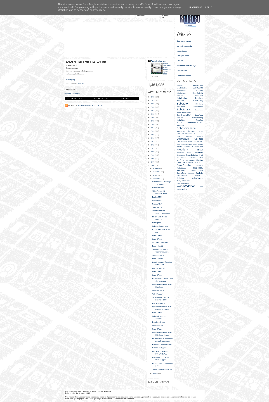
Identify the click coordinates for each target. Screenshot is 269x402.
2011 (153, 148)
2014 (153, 138)
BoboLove (199, 104)
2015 (153, 135)
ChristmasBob (183, 139)
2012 (153, 145)
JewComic (192, 158)
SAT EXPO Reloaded (160, 242)
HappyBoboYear (192, 155)
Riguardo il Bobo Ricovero (162, 344)
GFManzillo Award (184, 152)
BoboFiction (182, 98)
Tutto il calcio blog (159, 61)
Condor (195, 144)
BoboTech (191, 123)
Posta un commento (72, 94)
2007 (153, 162)
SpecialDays (181, 173)
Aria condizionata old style (186, 66)
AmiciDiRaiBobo (182, 88)
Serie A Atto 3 (157, 236)
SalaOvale (180, 170)
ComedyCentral (186, 144)
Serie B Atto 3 (157, 239)
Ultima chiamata (158, 188)
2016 (153, 131)
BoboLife (182, 103)
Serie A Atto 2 (157, 272)
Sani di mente (182, 71)
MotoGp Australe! (158, 268)
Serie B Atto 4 (157, 207)
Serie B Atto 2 (157, 275)
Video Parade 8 (158, 290)
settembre (157, 179)
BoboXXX (180, 125)
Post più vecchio (101, 99)
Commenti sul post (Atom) (90, 105)
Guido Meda (156, 200)
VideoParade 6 (157, 325)
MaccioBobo (190, 160)
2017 (153, 128)
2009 (153, 155)
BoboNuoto (199, 110)
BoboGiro (180, 101)
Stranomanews (182, 175)
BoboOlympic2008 (184, 112)
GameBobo (199, 152)
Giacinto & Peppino (159, 348)
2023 (153, 107)
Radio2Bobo (181, 168)
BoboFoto (198, 98)
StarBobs (199, 173)
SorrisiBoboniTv (197, 170)
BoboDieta (180, 96)
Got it (208, 7)
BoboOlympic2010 (184, 115)
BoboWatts (199, 123)
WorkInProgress (183, 183)
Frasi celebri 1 (157, 259)
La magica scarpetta (184, 46)
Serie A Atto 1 (157, 313)
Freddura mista (190, 149)
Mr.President (188, 163)
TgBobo (180, 178)
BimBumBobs (181, 90)
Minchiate (199, 160)
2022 (153, 111)
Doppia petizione (158, 322)
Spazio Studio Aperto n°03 (162, 369)
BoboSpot (199, 120)
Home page (125, 99)
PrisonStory (199, 165)
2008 (153, 158)
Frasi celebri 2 (157, 246)
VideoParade (197, 178)
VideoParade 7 (157, 294)
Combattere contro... (184, 76)
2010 (153, 152)
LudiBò (200, 158)
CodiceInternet (182, 141)
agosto (155, 373)
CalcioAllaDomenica (184, 134)
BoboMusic (184, 109)
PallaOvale (199, 163)
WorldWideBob (186, 186)
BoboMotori (181, 106)
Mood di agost (182, 51)
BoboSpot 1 (156, 223)
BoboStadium (181, 123)
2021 (153, 114)
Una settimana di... (159, 303)
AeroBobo (180, 85)
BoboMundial (198, 106)
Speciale (191, 173)
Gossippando (181, 155)
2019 (153, 121)
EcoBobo (187, 146)
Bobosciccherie (186, 128)
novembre (157, 172)
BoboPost (180, 118)
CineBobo (198, 139)
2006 (153, 165)
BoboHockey (198, 101)
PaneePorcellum (184, 165)
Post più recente (74, 99)
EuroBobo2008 (197, 146)
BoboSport (181, 120)
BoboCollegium (181, 93)
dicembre (156, 168)
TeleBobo (199, 175)
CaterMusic (189, 136)
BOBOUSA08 (198, 88)
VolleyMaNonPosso (184, 181)
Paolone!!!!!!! (157, 197)
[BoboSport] (70, 79)
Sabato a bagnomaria (160, 226)
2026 (153, 97)
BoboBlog (199, 90)
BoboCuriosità (198, 93)
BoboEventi (199, 96)
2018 (153, 124)
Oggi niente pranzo (184, 41)
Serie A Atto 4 (157, 204)
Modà (179, 163)
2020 (153, 117)
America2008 (198, 85)
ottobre (155, 175)
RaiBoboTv (198, 168)
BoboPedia (199, 115)
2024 (153, 104)
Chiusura (200, 136)
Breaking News (195, 131)
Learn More (195, 7)
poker (184, 189)
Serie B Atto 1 (157, 329)
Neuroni (180, 61)
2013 (153, 141)
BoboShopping (197, 118)
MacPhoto (180, 160)
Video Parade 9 (158, 255)
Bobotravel (180, 131)
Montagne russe (183, 56)
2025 (153, 100)
